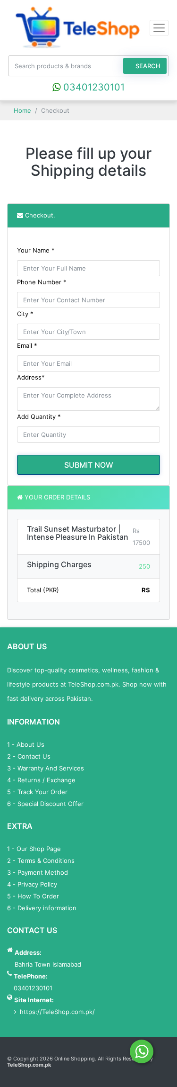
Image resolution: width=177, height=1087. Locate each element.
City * (25, 313)
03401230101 (92, 87)
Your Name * (36, 250)
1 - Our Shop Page (34, 848)
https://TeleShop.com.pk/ (57, 1011)
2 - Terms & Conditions (41, 860)
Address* (31, 377)
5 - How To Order (33, 896)
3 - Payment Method (37, 872)
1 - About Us (25, 744)
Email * (27, 345)
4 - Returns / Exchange (41, 780)
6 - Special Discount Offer (45, 803)
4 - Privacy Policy (32, 884)
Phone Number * (42, 282)
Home (21, 110)
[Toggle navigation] (159, 28)
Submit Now (88, 465)
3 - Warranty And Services (45, 768)
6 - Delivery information (41, 908)
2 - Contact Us (29, 756)
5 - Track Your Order (37, 792)
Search (147, 66)
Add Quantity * (39, 416)
